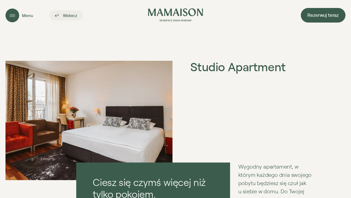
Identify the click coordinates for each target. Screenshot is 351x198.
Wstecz (69, 15)
